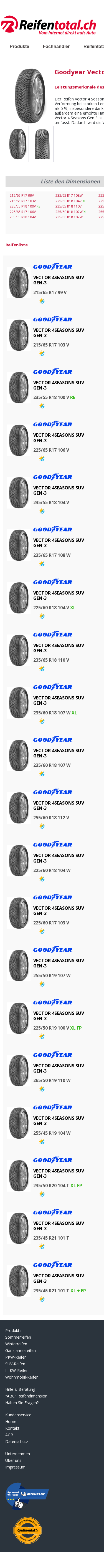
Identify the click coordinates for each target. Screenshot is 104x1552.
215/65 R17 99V (22, 195)
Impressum (15, 1467)
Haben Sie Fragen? (22, 1402)
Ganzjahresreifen (20, 1350)
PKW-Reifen (16, 1357)
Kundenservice (18, 1414)
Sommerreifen (18, 1337)
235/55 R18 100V (25, 206)
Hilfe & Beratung (20, 1389)
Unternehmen (17, 1453)
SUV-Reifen (15, 1363)
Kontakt (12, 1428)
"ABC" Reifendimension (26, 1396)
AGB (9, 1434)
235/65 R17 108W (69, 195)
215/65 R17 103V (23, 201)
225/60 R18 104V (70, 201)
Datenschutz (16, 1441)
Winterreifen (16, 1343)
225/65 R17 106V (23, 211)
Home (10, 1421)
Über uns (13, 1460)
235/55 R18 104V (23, 217)
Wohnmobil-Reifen (22, 1377)
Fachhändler (56, 46)
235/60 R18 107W (71, 211)
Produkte (19, 46)
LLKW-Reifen (17, 1370)
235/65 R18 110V (68, 206)
